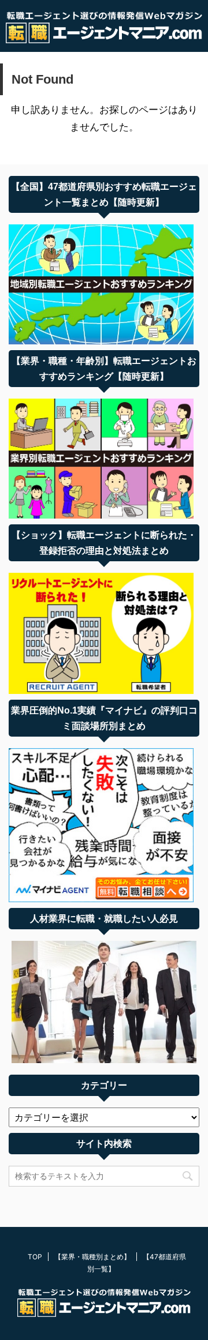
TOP (35, 1256)
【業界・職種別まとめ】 (92, 1256)
